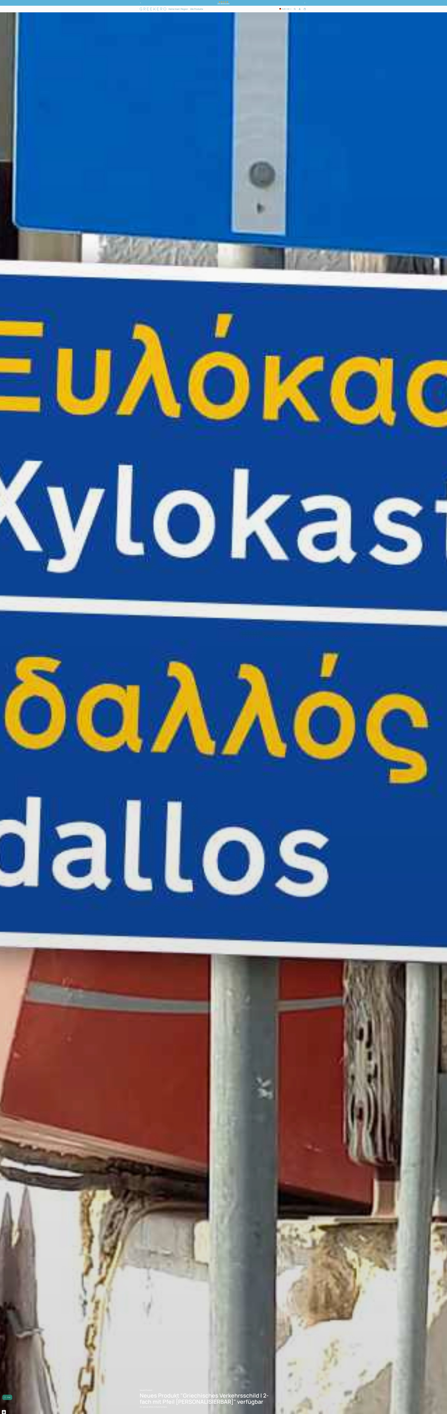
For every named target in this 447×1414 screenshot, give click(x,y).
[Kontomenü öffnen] (299, 9)
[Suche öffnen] (294, 9)
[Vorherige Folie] (140, 2)
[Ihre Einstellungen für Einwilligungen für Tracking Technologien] (4, 1412)
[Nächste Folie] (304, 2)
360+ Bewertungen (223, 3)
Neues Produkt (146, 1390)
